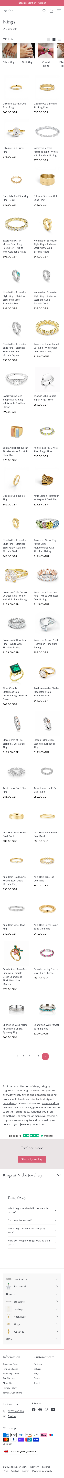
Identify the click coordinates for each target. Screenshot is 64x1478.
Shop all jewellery (32, 1159)
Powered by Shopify (42, 1471)
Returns (37, 1369)
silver (28, 1107)
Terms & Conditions (12, 1392)
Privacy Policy (10, 1388)
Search (37, 1383)
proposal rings (50, 1103)
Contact (37, 1378)
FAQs (36, 1373)
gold (35, 1107)
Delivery (38, 1364)
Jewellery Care (10, 1364)
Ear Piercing (9, 1378)
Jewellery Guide (11, 1373)
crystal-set (9, 1103)
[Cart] (51, 11)
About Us (7, 1383)
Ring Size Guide (10, 1369)
